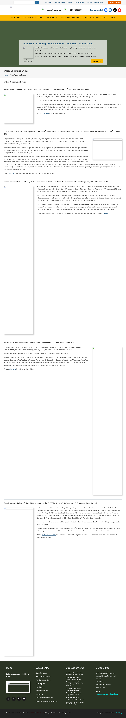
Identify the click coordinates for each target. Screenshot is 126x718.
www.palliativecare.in (37, 713)
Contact (96, 17)
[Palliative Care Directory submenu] (102, 2)
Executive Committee (43, 676)
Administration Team (43, 680)
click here (45, 113)
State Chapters (64, 17)
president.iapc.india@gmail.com (107, 694)
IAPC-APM (76, 17)
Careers (86, 17)
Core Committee (42, 673)
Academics (40, 694)
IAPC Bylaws (40, 684)
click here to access (49, 535)
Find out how (97, 61)
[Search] (37, 2)
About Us (20, 17)
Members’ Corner (107, 17)
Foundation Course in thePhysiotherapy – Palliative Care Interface (75, 683)
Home (13, 17)
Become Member (114, 2)
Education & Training (35, 17)
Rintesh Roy (118, 713)
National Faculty (42, 691)
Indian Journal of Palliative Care (47, 701)
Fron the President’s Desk (45, 698)
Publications (51, 17)
